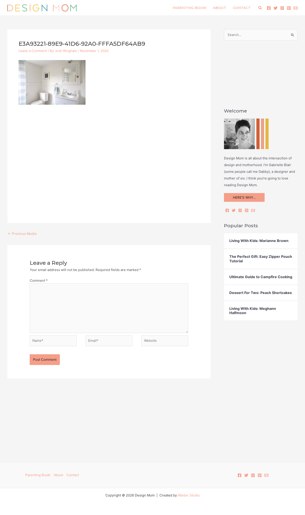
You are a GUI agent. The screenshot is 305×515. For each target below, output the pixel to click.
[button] (260, 8)
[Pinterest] (289, 8)
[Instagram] (282, 8)
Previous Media (22, 233)
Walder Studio (189, 495)
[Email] (253, 210)
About (219, 8)
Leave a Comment (33, 51)
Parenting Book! (189, 8)
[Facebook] (269, 8)
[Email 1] (296, 8)
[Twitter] (276, 8)
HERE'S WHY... (244, 197)
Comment (39, 280)
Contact (242, 8)
